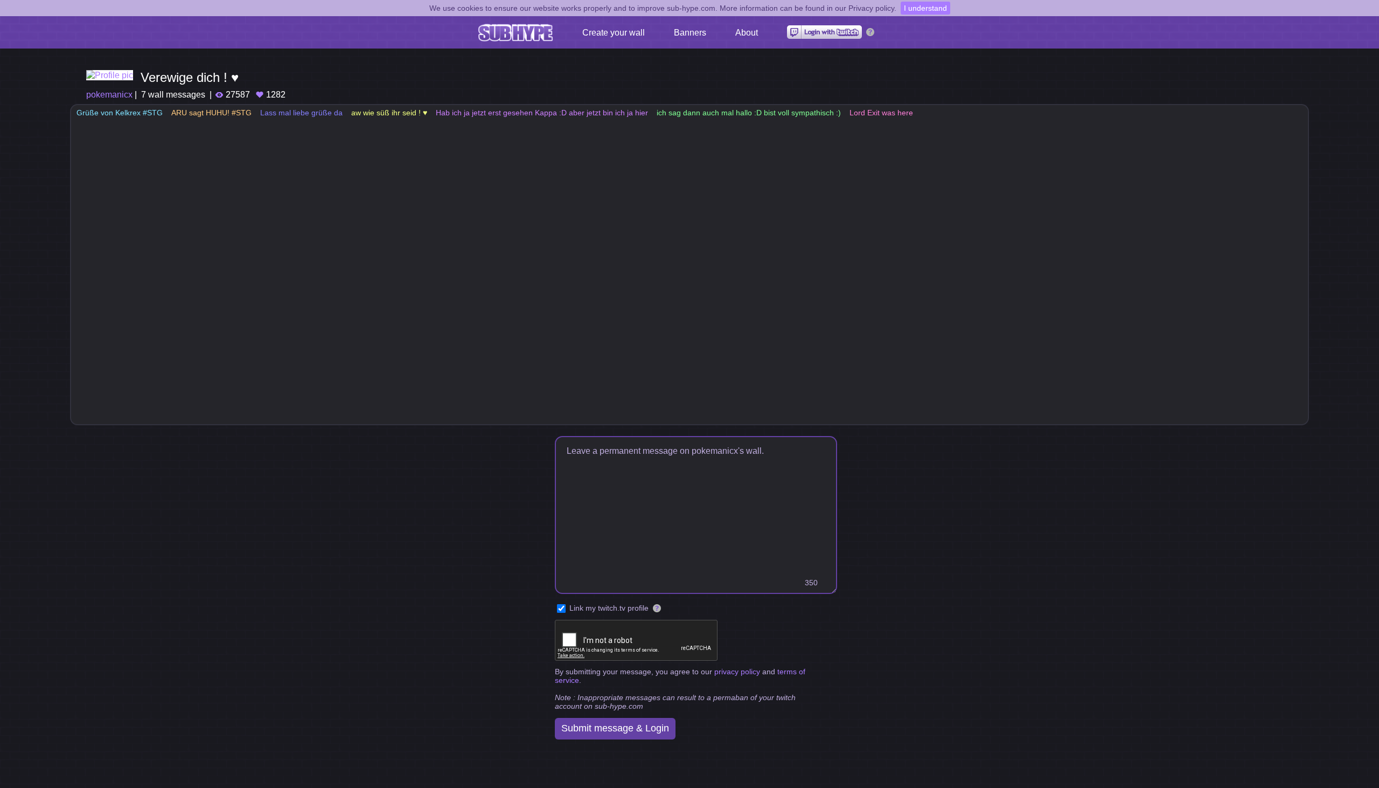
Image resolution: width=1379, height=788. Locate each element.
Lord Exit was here (881, 112)
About (746, 32)
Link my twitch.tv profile (609, 608)
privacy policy (737, 671)
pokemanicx (109, 94)
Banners (690, 32)
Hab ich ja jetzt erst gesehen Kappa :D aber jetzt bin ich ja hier (542, 112)
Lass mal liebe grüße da (301, 112)
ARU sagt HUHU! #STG (211, 112)
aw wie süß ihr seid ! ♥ (389, 112)
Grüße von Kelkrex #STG (119, 112)
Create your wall (613, 32)
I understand (925, 8)
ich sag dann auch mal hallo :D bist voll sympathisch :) (749, 112)
